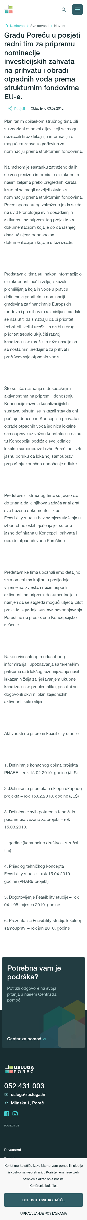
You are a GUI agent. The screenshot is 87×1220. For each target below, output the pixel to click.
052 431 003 (24, 1085)
